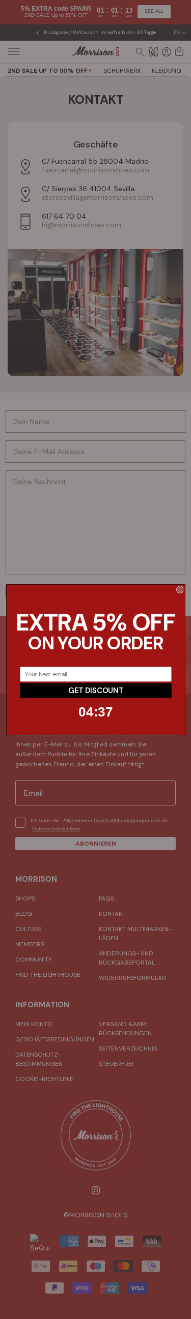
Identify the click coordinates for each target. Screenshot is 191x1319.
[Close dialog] (180, 589)
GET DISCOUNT (95, 690)
